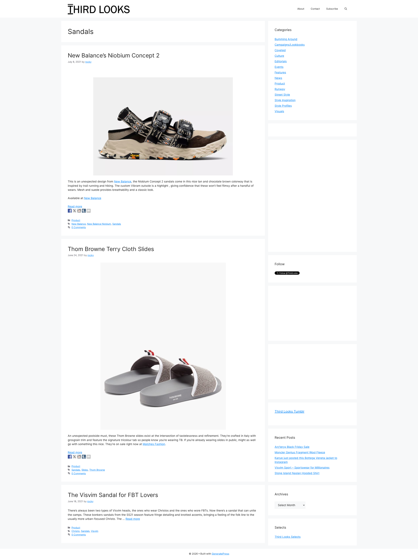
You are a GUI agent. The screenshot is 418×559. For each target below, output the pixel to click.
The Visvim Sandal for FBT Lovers (113, 494)
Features (280, 72)
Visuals (279, 111)
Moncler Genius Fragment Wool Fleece (300, 452)
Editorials (281, 61)
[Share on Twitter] (74, 211)
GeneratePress (220, 553)
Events (279, 67)
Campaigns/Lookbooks (290, 44)
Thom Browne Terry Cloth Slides (111, 248)
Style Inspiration (285, 100)
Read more (75, 206)
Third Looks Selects (288, 536)
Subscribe (332, 8)
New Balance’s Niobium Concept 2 (114, 55)
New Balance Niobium (99, 223)
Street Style (282, 94)
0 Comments (79, 227)
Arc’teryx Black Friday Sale (292, 447)
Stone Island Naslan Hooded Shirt (297, 473)
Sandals (116, 223)
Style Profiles (283, 105)
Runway (280, 89)
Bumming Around (286, 39)
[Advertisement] (299, 195)
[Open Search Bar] (345, 9)
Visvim (94, 531)
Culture (279, 55)
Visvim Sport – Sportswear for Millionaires (302, 467)
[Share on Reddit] (79, 211)
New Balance (122, 181)
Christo (76, 531)
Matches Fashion (154, 444)
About (300, 8)
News (278, 78)
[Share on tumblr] (84, 211)
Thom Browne (97, 469)
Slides (84, 469)
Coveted (280, 50)
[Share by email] (89, 211)
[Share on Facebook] (70, 211)
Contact (315, 8)
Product (76, 220)
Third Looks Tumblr (289, 411)
